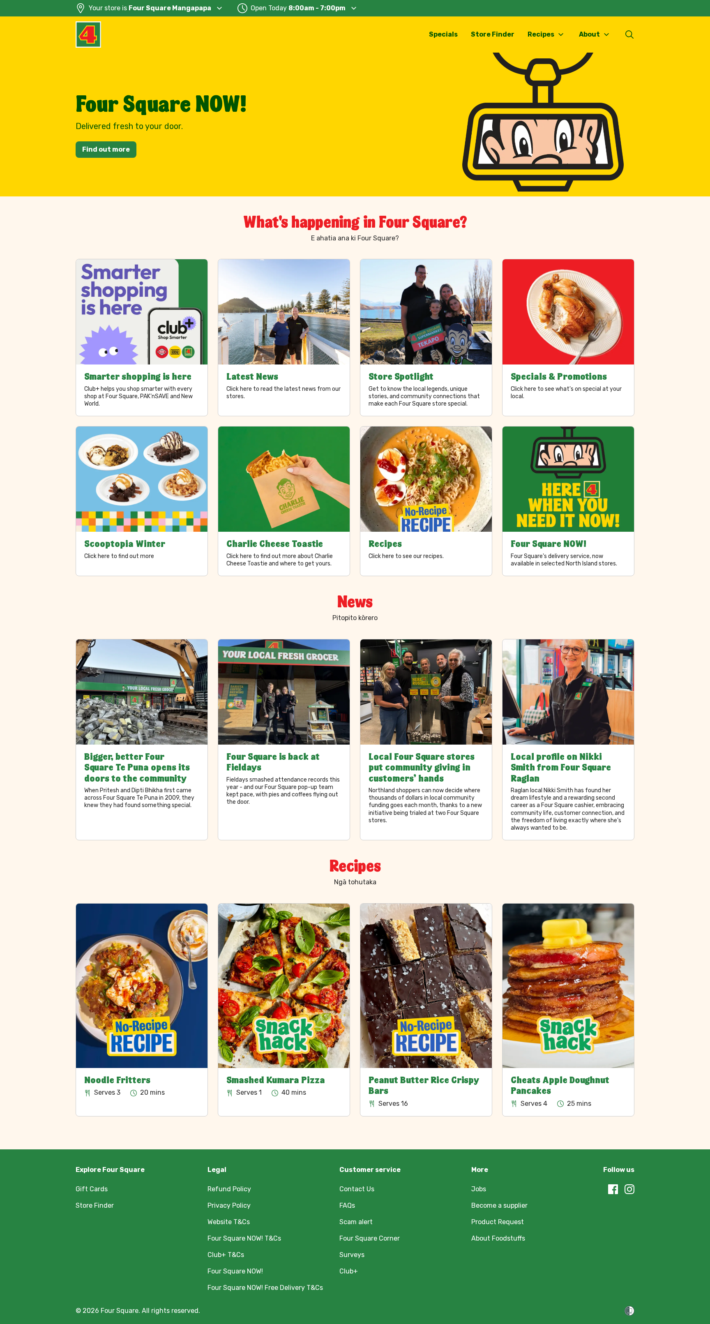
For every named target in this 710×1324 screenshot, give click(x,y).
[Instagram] (629, 1189)
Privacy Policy (229, 1205)
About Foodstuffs (498, 1238)
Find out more (106, 149)
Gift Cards (92, 1189)
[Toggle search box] (629, 34)
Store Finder (492, 34)
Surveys (351, 1255)
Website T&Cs (228, 1222)
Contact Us (356, 1189)
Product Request (497, 1222)
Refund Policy (229, 1189)
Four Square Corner (369, 1238)
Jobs (478, 1189)
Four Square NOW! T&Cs (244, 1238)
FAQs (347, 1205)
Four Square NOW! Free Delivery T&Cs (265, 1288)
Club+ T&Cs (225, 1255)
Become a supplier (499, 1205)
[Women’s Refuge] (629, 1311)
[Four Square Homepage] (88, 34)
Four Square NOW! (235, 1271)
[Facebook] (613, 1189)
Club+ (348, 1271)
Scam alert (356, 1222)
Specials (443, 34)
